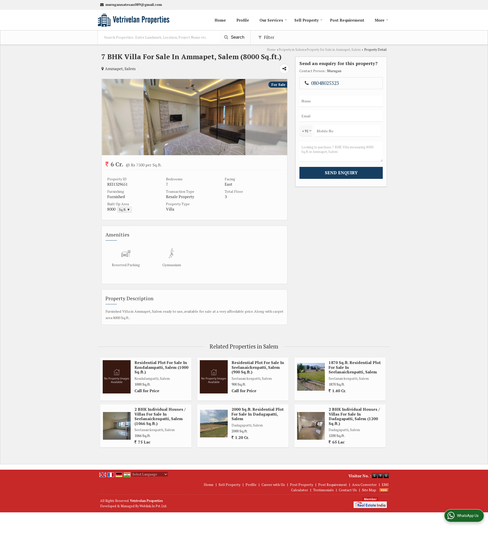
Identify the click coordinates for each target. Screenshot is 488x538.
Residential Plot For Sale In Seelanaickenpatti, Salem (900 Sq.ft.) (258, 367)
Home (220, 20)
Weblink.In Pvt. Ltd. (153, 506)
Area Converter (364, 484)
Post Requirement (347, 20)
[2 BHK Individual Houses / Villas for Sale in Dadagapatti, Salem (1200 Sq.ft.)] (311, 426)
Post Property (301, 484)
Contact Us (348, 489)
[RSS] (384, 489)
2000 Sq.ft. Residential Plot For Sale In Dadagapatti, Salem (258, 414)
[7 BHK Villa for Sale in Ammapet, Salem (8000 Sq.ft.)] (194, 153)
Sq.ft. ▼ (124, 210)
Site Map (369, 489)
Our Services (271, 20)
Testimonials (323, 489)
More (380, 20)
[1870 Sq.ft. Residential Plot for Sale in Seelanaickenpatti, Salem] (311, 377)
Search (237, 37)
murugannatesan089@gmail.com (133, 4)
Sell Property (306, 20)
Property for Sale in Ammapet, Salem (334, 50)
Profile (242, 20)
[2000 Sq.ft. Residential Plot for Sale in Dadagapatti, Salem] (214, 423)
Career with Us (273, 484)
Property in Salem (291, 50)
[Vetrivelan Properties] (134, 20)
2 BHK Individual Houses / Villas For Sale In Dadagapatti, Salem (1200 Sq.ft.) (354, 416)
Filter (268, 37)
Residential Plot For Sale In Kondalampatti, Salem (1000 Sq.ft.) (161, 367)
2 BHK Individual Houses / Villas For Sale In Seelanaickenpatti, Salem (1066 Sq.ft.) (160, 416)
